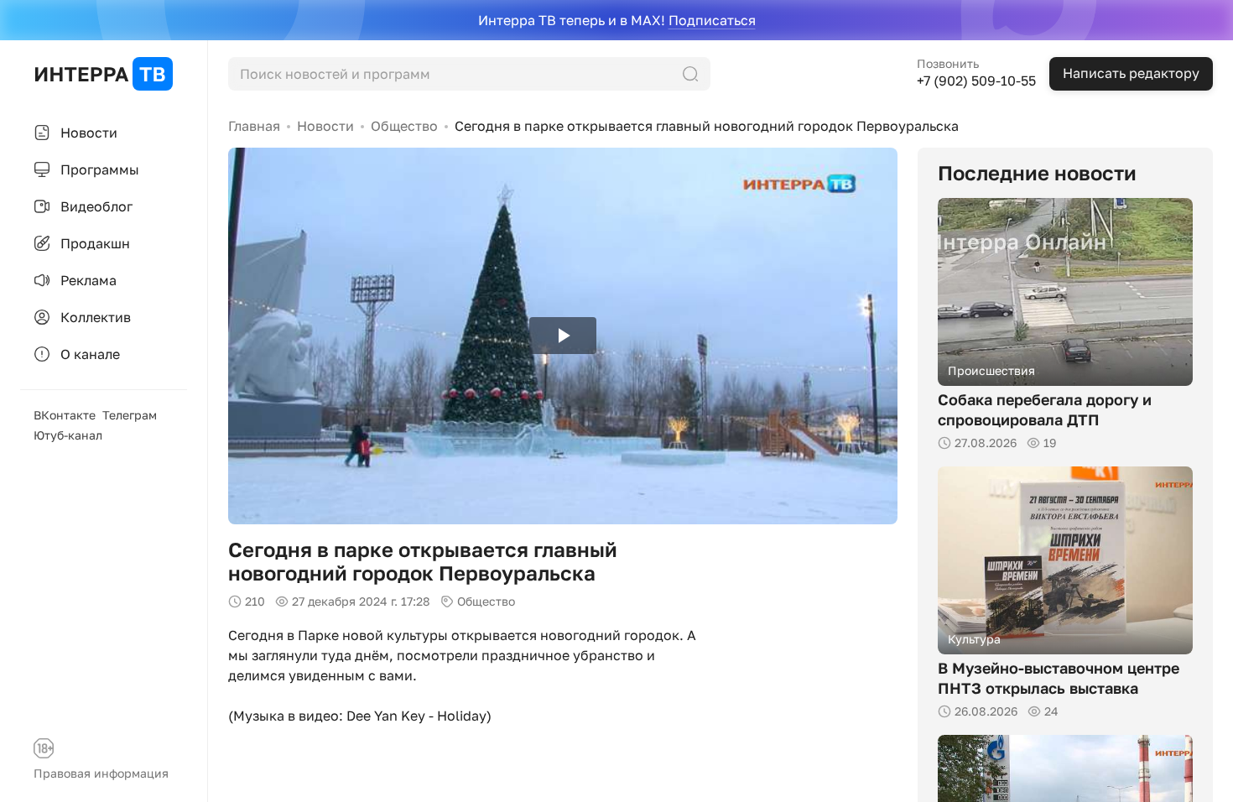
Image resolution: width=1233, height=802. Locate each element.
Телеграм (129, 415)
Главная (254, 125)
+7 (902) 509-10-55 (976, 80)
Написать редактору (1131, 73)
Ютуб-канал (68, 435)
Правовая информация (101, 773)
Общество (404, 125)
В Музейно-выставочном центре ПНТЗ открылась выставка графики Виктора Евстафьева (1058, 688)
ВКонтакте (65, 415)
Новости (325, 125)
